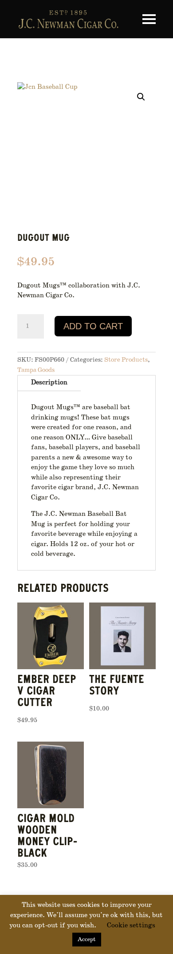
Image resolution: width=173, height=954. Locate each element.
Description (49, 382)
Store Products (126, 360)
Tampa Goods (36, 370)
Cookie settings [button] (131, 925)
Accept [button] (87, 939)
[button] (141, 97)
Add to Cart (93, 326)
